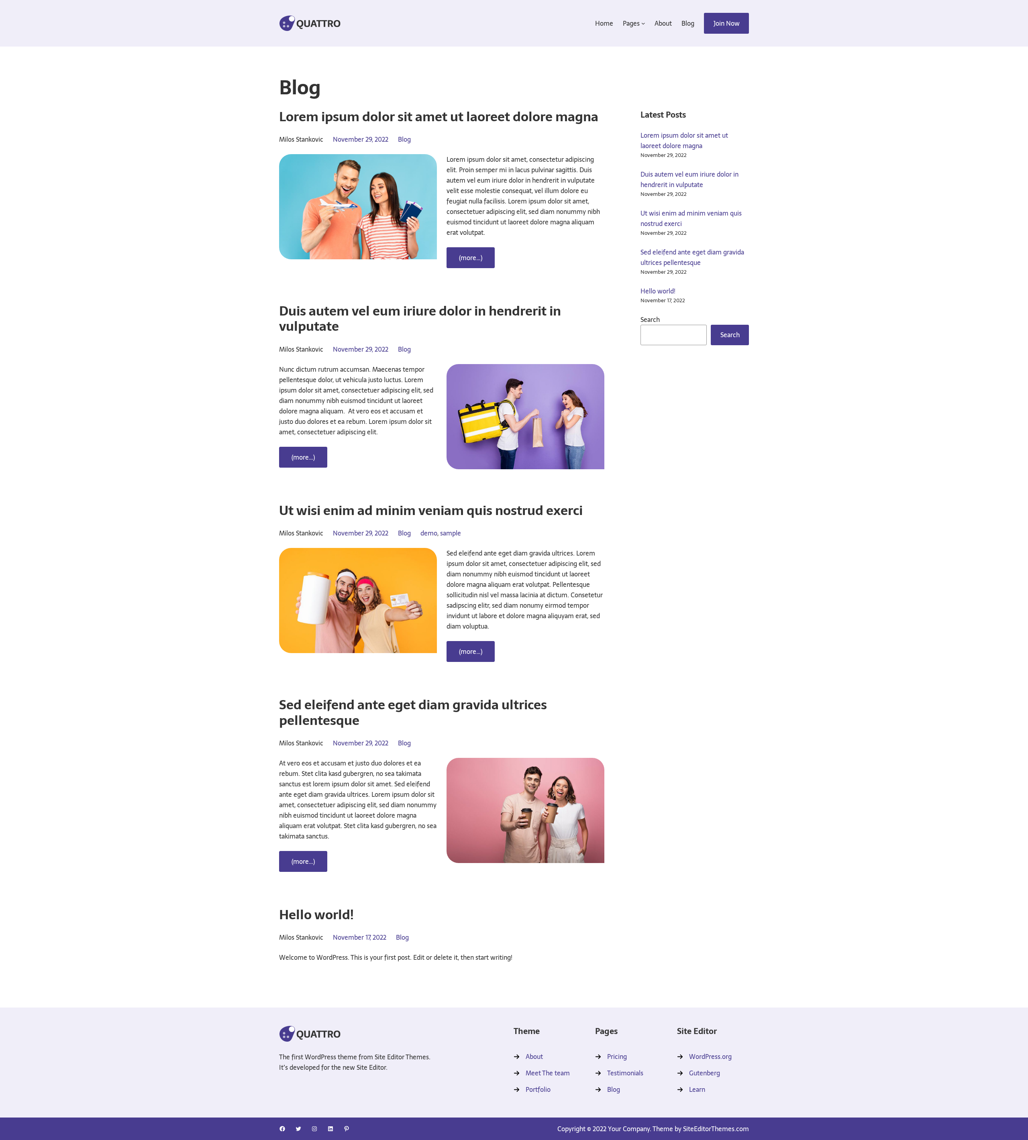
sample (450, 533)
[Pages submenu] (643, 23)
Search (650, 319)
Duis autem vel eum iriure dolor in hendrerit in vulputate (689, 179)
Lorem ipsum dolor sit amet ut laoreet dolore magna (684, 140)
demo (428, 533)
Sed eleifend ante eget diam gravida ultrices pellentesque (692, 257)
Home (604, 23)
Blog (404, 139)
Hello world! (657, 291)
